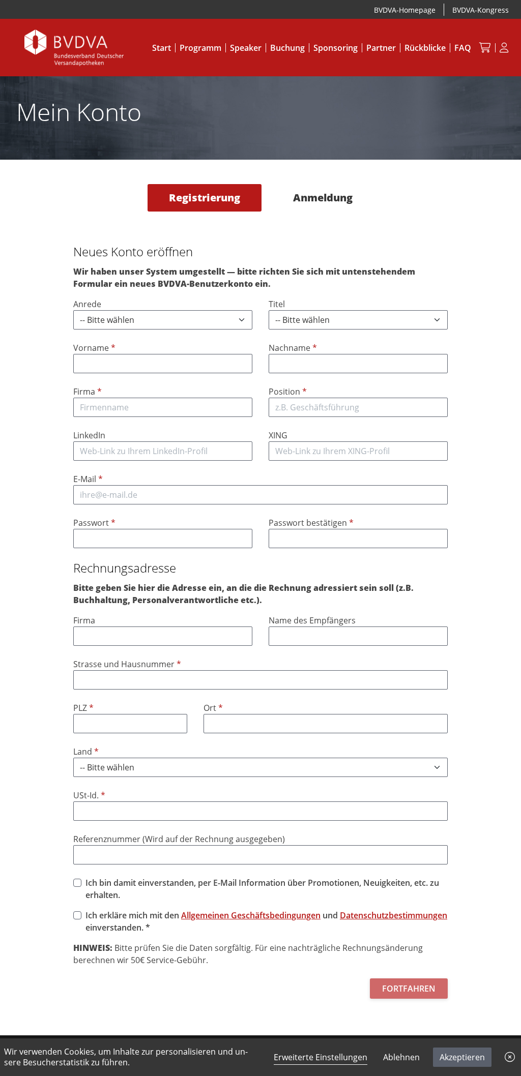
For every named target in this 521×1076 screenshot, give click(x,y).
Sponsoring (335, 47)
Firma (87, 391)
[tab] (205, 198)
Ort (213, 707)
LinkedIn (89, 435)
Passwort (94, 522)
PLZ (83, 707)
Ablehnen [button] (401, 1057)
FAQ (462, 47)
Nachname (293, 347)
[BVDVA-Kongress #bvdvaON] (74, 46)
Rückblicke (425, 47)
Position (288, 391)
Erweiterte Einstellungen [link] (320, 1057)
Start (161, 47)
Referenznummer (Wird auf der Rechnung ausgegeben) (179, 839)
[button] (510, 1057)
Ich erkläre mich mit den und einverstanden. (266, 921)
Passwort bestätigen (311, 522)
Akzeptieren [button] (462, 1057)
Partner (381, 47)
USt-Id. (89, 795)
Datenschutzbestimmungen (393, 915)
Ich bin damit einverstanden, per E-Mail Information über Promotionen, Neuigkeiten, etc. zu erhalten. (262, 889)
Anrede (87, 304)
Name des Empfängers (312, 620)
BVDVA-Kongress (480, 10)
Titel (277, 304)
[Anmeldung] (504, 47)
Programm (200, 47)
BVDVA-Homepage (405, 10)
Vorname (94, 347)
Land (86, 751)
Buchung (287, 47)
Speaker (246, 47)
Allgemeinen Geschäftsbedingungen (251, 915)
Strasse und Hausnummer (127, 664)
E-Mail (88, 479)
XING (278, 435)
